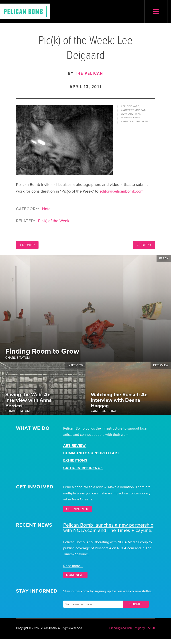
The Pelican (89, 74)
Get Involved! (77, 509)
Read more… (73, 566)
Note (46, 208)
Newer (28, 245)
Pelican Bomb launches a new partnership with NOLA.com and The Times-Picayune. (108, 527)
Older (143, 245)
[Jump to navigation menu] (156, 12)
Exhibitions (75, 460)
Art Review (74, 445)
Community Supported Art (91, 453)
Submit (135, 604)
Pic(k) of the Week (53, 220)
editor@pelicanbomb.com (122, 191)
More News (75, 575)
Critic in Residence (83, 468)
